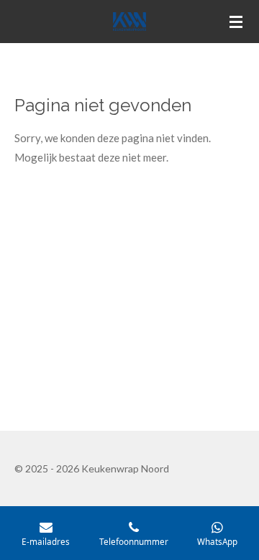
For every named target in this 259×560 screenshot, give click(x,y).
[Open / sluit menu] (236, 21)
